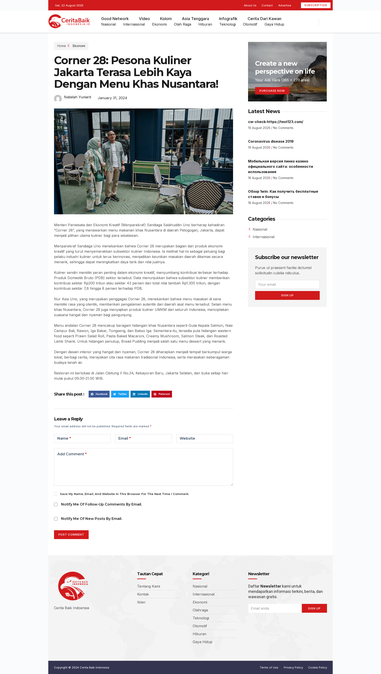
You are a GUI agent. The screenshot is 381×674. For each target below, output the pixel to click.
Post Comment (71, 534)
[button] (99, 394)
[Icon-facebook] (291, 22)
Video (144, 18)
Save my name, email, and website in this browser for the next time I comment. (124, 494)
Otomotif (250, 24)
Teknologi (227, 24)
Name (64, 438)
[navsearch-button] (327, 21)
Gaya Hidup (274, 24)
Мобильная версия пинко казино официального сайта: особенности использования (280, 166)
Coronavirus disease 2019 (271, 141)
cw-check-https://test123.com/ (275, 121)
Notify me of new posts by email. (91, 519)
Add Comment (72, 454)
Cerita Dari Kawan (264, 18)
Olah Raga (182, 24)
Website (187, 438)
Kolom (166, 18)
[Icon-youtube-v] (315, 22)
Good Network (115, 18)
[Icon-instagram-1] (307, 22)
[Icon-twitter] (299, 22)
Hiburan (205, 24)
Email (124, 438)
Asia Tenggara (195, 18)
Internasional (134, 24)
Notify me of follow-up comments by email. (101, 504)
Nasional (108, 24)
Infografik (228, 18)
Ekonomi (159, 24)
